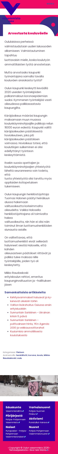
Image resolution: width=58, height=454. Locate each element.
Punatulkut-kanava (38, 422)
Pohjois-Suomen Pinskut (37, 412)
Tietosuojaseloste (18, 450)
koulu (40, 355)
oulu (19, 358)
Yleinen (20, 352)
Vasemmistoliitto (14, 411)
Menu (50, 3)
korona (32, 355)
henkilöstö (21, 355)
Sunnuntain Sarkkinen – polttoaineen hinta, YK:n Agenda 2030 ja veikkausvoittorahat (29, 323)
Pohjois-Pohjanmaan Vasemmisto (16, 421)
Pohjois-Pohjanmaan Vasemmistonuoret (39, 432)
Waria (43, 450)
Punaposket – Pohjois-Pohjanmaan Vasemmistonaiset (16, 433)
